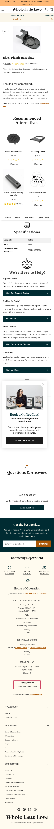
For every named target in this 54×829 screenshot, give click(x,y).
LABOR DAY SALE (17, 16)
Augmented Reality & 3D (14, 752)
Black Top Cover (37, 152)
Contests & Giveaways (14, 756)
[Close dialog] (43, 384)
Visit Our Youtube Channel (18, 344)
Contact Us (9, 774)
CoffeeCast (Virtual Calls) (15, 794)
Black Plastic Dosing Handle (13, 194)
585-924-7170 (30, 594)
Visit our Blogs (12, 370)
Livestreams (10, 798)
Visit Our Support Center (17, 293)
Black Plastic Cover (13, 152)
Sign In (7, 713)
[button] (3, 9)
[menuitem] (28, 713)
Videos (7, 748)
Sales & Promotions (12, 732)
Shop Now (17, 19)
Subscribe (9, 802)
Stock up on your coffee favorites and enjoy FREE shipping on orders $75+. (27, 2)
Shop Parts (11, 318)
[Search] (46, 9)
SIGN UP (43, 544)
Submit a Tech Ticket (38, 648)
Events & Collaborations (14, 782)
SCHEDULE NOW (25, 440)
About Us (8, 770)
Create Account (11, 717)
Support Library (21, 648)
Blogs (7, 744)
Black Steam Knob (37, 193)
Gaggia (8, 63)
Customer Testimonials (14, 790)
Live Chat (42, 594)
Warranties (9, 736)
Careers (8, 778)
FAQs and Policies (12, 786)
